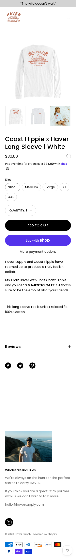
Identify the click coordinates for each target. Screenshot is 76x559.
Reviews (13, 346)
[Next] (71, 72)
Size (8, 179)
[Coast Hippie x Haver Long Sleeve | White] (16, 116)
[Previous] (5, 72)
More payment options (38, 251)
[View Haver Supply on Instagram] (9, 522)
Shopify (52, 534)
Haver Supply (23, 534)
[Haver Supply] (13, 17)
